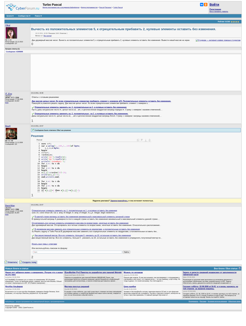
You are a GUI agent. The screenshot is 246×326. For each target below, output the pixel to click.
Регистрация (215, 9)
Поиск (37, 16)
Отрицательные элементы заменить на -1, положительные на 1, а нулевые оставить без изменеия (74, 210)
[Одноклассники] (205, 4)
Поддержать (193, 301)
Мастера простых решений (76, 286)
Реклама (203, 301)
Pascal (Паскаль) (105, 7)
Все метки (47, 36)
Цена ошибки (130, 286)
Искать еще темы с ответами (44, 244)
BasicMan (10, 205)
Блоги (9, 16)
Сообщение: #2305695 (14, 52)
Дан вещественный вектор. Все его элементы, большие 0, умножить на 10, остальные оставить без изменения (83, 235)
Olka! (7, 25)
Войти (214, 4)
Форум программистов (89, 7)
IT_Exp (8, 94)
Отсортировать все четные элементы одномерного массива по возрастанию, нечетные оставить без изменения (80, 223)
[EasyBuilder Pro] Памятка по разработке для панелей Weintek (93, 272)
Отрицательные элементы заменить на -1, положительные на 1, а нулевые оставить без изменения (81, 107)
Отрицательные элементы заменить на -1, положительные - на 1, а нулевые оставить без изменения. (81, 114)
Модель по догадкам (133, 272)
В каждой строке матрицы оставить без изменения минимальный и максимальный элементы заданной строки (82, 217)
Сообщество (23, 16)
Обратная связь (234, 301)
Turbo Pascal (118, 7)
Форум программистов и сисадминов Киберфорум (61, 7)
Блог (7, 102)
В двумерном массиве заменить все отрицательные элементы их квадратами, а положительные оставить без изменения (87, 229)
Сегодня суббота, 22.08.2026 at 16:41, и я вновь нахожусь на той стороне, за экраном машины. (210, 287)
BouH (8, 126)
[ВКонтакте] (201, 4)
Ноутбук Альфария (14, 286)
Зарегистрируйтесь (119, 201)
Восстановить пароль (219, 11)
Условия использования (217, 301)
